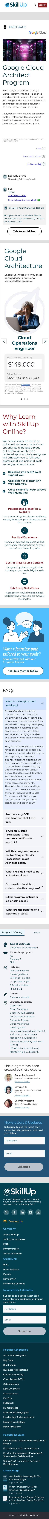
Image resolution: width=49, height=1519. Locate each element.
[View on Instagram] (30, 1212)
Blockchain (9, 1365)
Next (45, 341)
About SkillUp (11, 1234)
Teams (36, 932)
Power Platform (12, 1426)
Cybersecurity (11, 1384)
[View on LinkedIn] (23, 1212)
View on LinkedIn (22, 1082)
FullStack (8, 1403)
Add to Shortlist (34, 164)
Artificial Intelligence (14, 1355)
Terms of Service (12, 1253)
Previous (4, 341)
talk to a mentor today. (23, 670)
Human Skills (10, 1407)
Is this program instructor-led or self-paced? (22, 899)
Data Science (10, 1393)
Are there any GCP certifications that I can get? (20, 818)
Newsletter (9, 1279)
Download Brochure (32, 156)
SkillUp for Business (14, 1239)
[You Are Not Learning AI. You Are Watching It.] (24, 1479)
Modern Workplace (14, 1422)
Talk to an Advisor (24, 231)
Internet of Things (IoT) (16, 1412)
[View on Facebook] (14, 1212)
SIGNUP (42, 5)
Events (7, 1274)
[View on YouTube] (38, 1212)
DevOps (7, 1398)
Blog (5, 1264)
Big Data (8, 1360)
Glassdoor (25, 385)
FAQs (6, 1244)
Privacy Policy (11, 1248)
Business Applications (15, 1370)
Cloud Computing (13, 1374)
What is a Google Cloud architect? (20, 703)
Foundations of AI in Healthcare (21, 1448)
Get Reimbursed (17, 195)
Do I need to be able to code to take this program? (22, 886)
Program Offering (12, 932)
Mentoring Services (14, 1283)
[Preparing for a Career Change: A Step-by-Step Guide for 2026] (24, 1500)
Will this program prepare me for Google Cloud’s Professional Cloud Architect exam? (22, 857)
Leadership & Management (18, 1417)
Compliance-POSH (13, 1379)
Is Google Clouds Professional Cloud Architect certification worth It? (19, 836)
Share (38, 148)
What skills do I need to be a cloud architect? (22, 873)
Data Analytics (11, 1388)
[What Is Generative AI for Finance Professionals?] (24, 1489)
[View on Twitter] (6, 1212)
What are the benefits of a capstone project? (22, 911)
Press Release (11, 1269)
